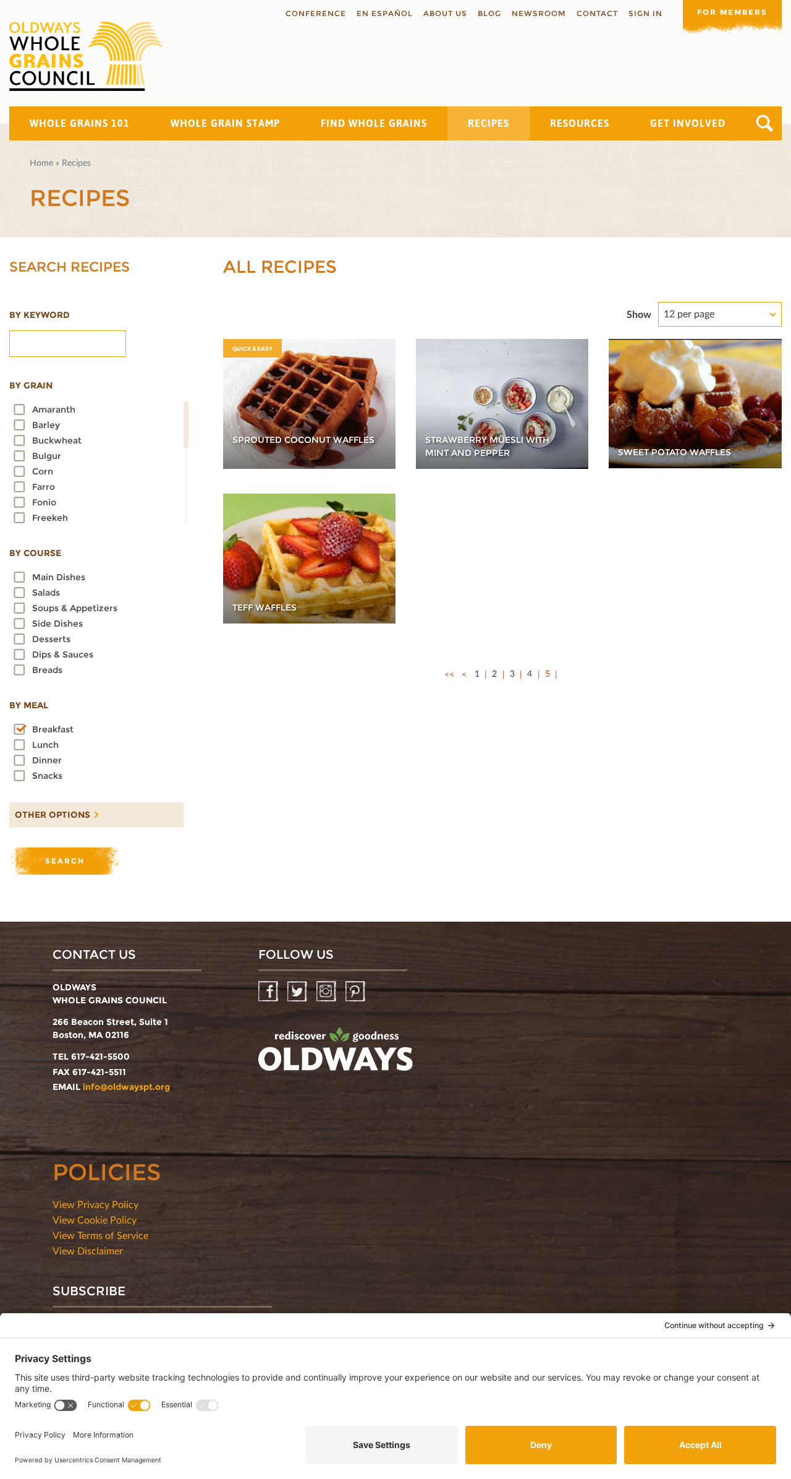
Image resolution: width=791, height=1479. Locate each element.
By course (35, 553)
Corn (42, 471)
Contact (597, 13)
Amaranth (53, 409)
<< (449, 674)
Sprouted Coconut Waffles (303, 439)
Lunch (45, 744)
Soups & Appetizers (74, 608)
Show (639, 314)
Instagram (327, 992)
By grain (31, 385)
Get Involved (687, 123)
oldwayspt (335, 1054)
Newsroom (539, 13)
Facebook (269, 992)
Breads (47, 669)
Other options (49, 811)
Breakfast (53, 729)
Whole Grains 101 (80, 123)
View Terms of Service (100, 1235)
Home (41, 162)
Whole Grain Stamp (225, 123)
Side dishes (57, 623)
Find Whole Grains (374, 123)
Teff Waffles (264, 607)
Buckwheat (57, 440)
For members (732, 12)
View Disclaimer (88, 1250)
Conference (316, 13)
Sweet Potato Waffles (674, 452)
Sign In (645, 13)
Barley (46, 425)
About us (445, 13)
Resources (579, 123)
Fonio (44, 502)
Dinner (47, 760)
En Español (385, 13)
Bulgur (46, 455)
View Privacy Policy (95, 1204)
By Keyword (39, 314)
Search (765, 123)
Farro (43, 486)
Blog (489, 13)
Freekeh (50, 517)
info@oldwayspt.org (126, 1086)
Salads (46, 592)
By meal (28, 705)
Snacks (47, 775)
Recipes (488, 123)
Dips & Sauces (62, 654)
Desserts (51, 639)
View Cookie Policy (95, 1219)
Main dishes (58, 577)
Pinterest (356, 992)
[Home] (86, 56)
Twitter (298, 992)
